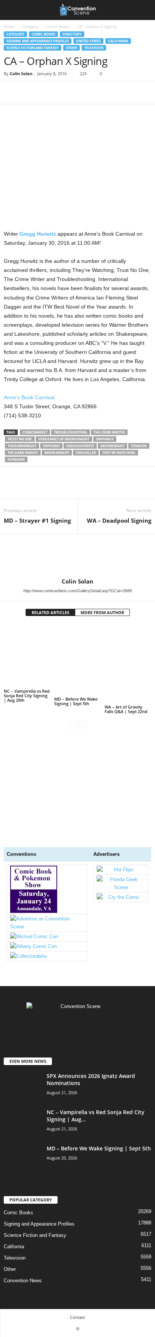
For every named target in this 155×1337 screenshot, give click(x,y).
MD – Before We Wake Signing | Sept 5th (75, 701)
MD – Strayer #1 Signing (37, 520)
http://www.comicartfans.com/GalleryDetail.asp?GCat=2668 (77, 590)
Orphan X (105, 439)
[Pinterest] (45, 92)
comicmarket (35, 432)
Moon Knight (56, 452)
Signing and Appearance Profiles (37, 41)
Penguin (139, 445)
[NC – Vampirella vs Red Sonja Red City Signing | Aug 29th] (27, 655)
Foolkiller (86, 452)
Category (30, 26)
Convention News (23, 1280)
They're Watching (118, 452)
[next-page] (82, 724)
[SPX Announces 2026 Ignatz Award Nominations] (22, 1100)
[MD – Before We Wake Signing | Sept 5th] (77, 659)
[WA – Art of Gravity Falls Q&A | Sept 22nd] (128, 663)
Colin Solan (21, 73)
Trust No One (20, 439)
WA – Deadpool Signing (119, 520)
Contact (77, 1317)
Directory (72, 34)
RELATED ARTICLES (50, 612)
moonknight (112, 445)
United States (88, 41)
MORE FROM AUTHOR (102, 612)
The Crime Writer (109, 432)
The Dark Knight (23, 452)
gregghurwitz (80, 445)
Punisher (16, 459)
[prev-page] (73, 724)
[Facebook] (11, 92)
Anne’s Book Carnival (29, 397)
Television (93, 47)
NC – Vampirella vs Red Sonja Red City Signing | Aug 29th (27, 695)
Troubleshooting (70, 432)
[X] (28, 92)
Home (9, 26)
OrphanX (51, 445)
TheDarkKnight (22, 445)
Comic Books (58, 26)
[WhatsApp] (63, 92)
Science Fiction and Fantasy (32, 47)
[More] (81, 92)
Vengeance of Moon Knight (64, 439)
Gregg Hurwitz (38, 234)
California (118, 41)
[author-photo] (77, 556)
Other (71, 47)
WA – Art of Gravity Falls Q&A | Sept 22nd (126, 709)
